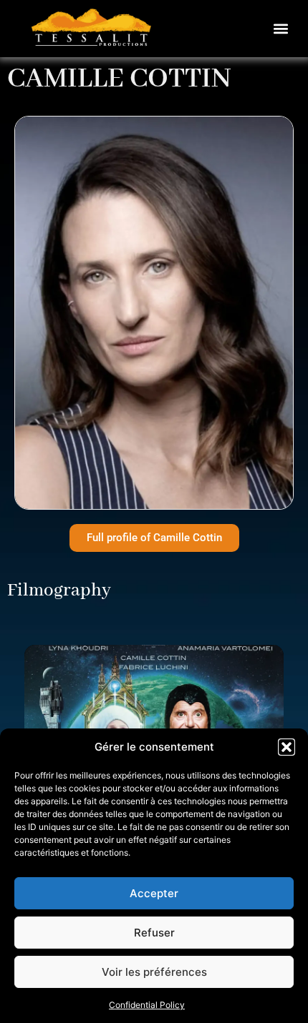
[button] (286, 747)
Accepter (154, 893)
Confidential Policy (147, 1004)
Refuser (154, 932)
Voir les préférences (154, 972)
